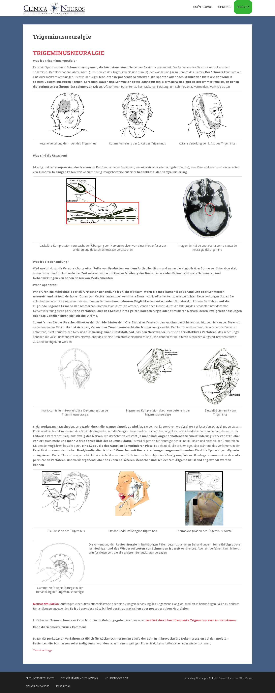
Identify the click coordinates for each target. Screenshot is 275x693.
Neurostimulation (46, 604)
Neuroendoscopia (116, 678)
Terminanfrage (42, 650)
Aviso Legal (63, 686)
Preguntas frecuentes (40, 678)
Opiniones (224, 7)
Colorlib (213, 678)
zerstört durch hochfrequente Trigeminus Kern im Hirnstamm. (191, 620)
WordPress (246, 678)
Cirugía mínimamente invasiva (79, 678)
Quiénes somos (202, 7)
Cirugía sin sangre (37, 686)
